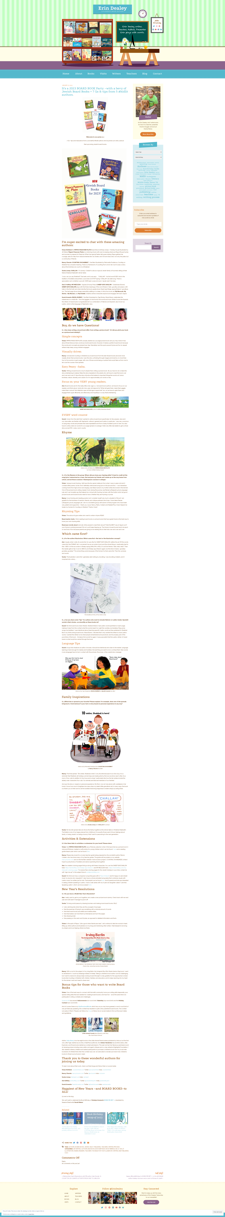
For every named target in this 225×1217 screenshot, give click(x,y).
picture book (150, 186)
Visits (66, 1202)
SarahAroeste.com (78, 1084)
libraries (148, 179)
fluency (157, 172)
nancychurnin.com (67, 859)
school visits (139, 195)
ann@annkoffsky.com (92, 872)
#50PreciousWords (84, 1006)
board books (79, 1147)
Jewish (87, 1147)
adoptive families (150, 162)
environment (140, 172)
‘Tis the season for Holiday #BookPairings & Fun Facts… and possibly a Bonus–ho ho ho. (71, 1128)
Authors (142, 166)
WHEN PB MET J (109, 1100)
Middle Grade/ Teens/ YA (148, 182)
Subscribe (148, 230)
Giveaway (137, 174)
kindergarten (151, 176)
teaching (155, 194)
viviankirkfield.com (78, 1070)
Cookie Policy (31, 1214)
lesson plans (141, 179)
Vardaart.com (75, 1077)
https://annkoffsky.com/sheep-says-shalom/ (79, 868)
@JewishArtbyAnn (90, 1081)
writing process (151, 197)
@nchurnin (92, 1073)
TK (159, 195)
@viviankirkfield (94, 1070)
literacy (155, 179)
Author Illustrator (152, 164)
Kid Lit (117, 1149)
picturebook (140, 188)
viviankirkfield (107, 1070)
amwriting (143, 164)
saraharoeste (106, 1084)
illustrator (149, 174)
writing (139, 197)
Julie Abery (70, 1040)
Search (148, 243)
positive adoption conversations (146, 190)
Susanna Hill (65, 1000)
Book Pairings (110, 1149)
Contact (78, 1202)
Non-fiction (140, 184)
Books (67, 1199)
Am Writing (77, 1149)
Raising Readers (79, 1151)
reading (153, 192)
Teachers (78, 1196)
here (114, 849)
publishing (144, 192)
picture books (150, 188)
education (154, 170)
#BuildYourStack (141, 162)
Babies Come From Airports (152, 166)
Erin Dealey (149, 172)
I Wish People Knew (156, 174)
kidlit (143, 176)
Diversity (148, 170)
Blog (77, 1199)
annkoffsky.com (75, 1081)
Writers (78, 1193)
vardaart (86, 1077)
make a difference (147, 180)
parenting (156, 184)
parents (142, 186)
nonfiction (148, 184)
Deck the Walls (141, 170)
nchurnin (102, 1073)
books (156, 169)
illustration (143, 174)
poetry (157, 188)
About (67, 1196)
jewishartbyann (104, 1081)
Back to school (139, 169)
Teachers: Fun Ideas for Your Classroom (98, 1151)
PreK (155, 190)
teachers (148, 194)
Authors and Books (88, 1149)
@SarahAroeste (93, 1084)
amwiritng (157, 162)
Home (66, 1193)
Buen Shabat (105, 876)
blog (89, 1011)
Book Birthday (148, 169)
